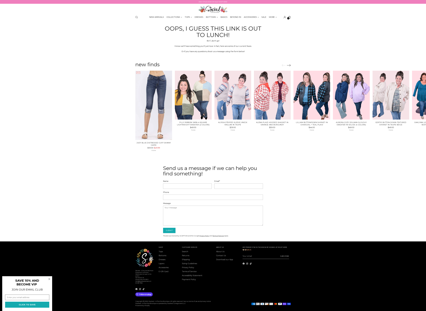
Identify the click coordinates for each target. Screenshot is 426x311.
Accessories (164, 267)
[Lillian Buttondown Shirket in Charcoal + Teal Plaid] (311, 95)
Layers (161, 263)
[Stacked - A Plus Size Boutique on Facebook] (136, 289)
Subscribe (284, 256)
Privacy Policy (204, 236)
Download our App (224, 259)
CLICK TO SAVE (27, 305)
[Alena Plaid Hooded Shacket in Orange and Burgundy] (272, 95)
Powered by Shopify (142, 305)
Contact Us (221, 255)
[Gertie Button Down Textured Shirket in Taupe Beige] (391, 95)
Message (167, 203)
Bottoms (162, 255)
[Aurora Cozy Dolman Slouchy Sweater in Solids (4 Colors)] (351, 95)
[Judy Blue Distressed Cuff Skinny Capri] (153, 105)
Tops (161, 252)
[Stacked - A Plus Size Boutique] (213, 9)
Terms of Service (218, 236)
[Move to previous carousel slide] (284, 65)
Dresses (162, 259)
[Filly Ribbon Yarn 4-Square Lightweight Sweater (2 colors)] (193, 95)
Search (185, 252)
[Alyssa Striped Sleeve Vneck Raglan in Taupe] (232, 95)
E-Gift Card (163, 271)
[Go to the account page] (285, 17)
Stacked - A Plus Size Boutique (159, 301)
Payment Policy (189, 279)
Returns (185, 255)
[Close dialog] (49, 279)
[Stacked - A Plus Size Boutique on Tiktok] (143, 289)
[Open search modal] (136, 17)
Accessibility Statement (192, 275)
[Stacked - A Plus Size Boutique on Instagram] (140, 289)
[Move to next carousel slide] (289, 65)
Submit (169, 230)
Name (165, 181)
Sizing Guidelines (189, 263)
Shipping (186, 259)
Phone (166, 192)
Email (217, 181)
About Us (220, 252)
